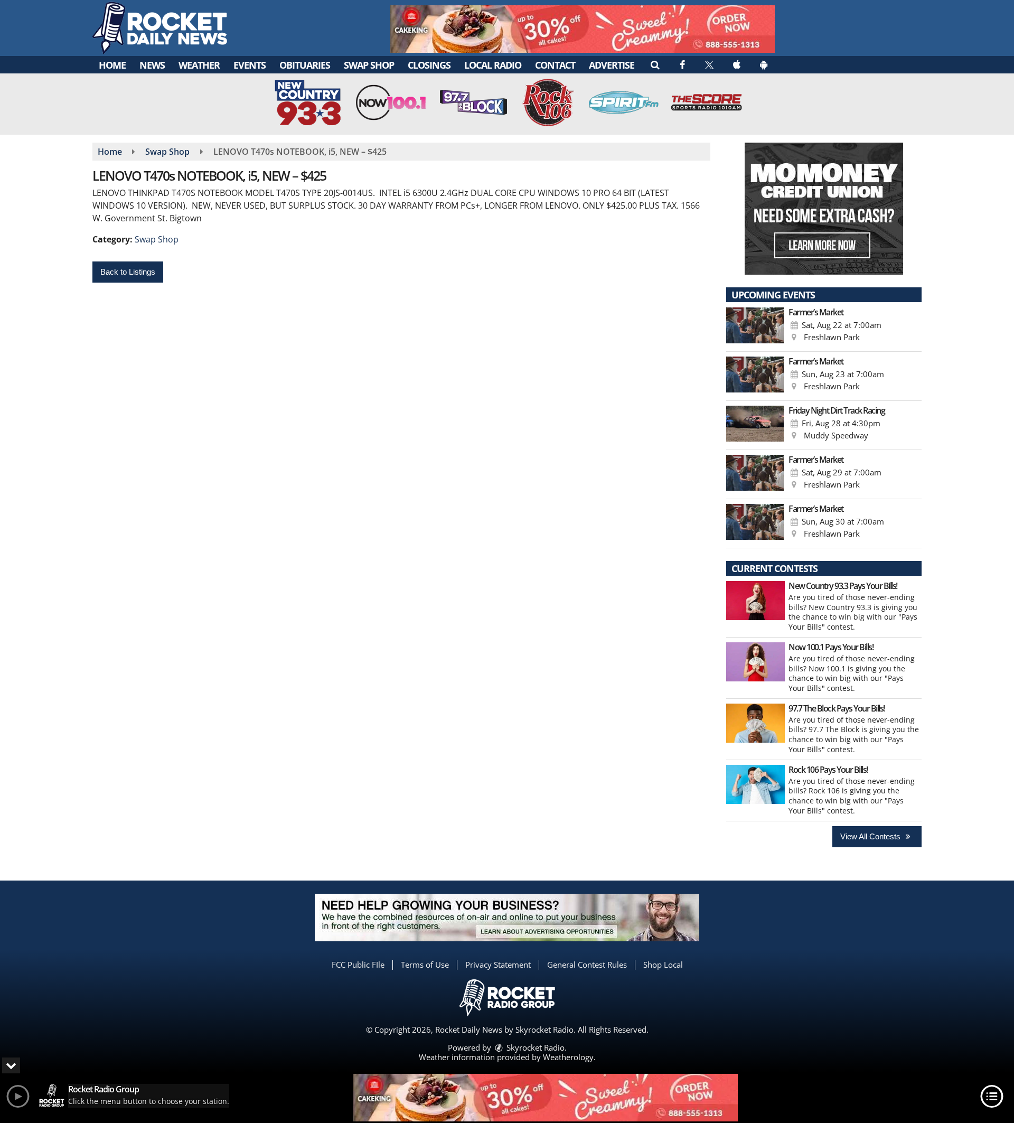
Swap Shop (369, 65)
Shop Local (663, 964)
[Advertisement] (582, 29)
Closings (429, 65)
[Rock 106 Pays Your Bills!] (755, 784)
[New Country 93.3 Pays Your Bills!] (755, 600)
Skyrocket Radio (534, 1047)
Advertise (611, 65)
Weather (199, 65)
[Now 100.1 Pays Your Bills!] (755, 661)
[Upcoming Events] (755, 327)
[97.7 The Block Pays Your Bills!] (755, 723)
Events (249, 65)
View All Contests (871, 836)
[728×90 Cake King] (545, 1097)
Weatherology (568, 1057)
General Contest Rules (587, 964)
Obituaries (304, 65)
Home (112, 65)
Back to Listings (127, 271)
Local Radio (492, 65)
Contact (555, 65)
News (152, 65)
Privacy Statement (498, 964)
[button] (654, 64)
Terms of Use (425, 964)
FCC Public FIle (358, 964)
